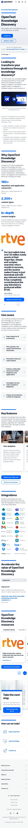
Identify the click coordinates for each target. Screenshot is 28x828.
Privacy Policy (14, 799)
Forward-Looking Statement (14, 809)
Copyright (4, 817)
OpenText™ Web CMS (17, 822)
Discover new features (11, 482)
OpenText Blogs (14, 741)
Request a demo (9, 41)
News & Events (5, 779)
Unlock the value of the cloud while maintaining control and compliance (12, 598)
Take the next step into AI (12, 710)
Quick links (4, 784)
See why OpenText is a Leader (15, 49)
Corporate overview (7, 770)
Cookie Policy (14, 805)
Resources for (5, 765)
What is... (4, 774)
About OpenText (14, 732)
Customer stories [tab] (9, 630)
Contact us (7, 36)
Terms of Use (14, 802)
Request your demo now (11, 477)
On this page (4, 54)
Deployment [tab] (6, 580)
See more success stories (12, 667)
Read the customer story (14, 299)
